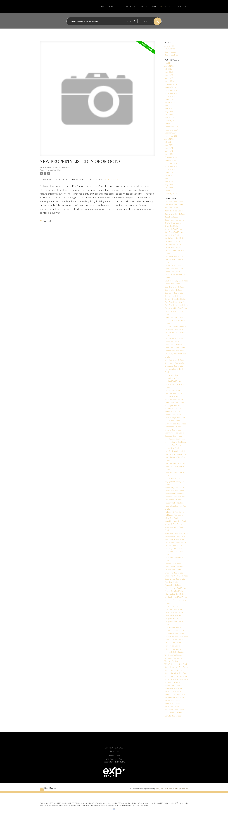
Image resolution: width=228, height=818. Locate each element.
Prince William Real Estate (175, 594)
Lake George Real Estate (174, 439)
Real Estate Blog (171, 55)
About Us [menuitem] (113, 6)
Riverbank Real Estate (173, 609)
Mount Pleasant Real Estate (175, 521)
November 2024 (171, 130)
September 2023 (171, 172)
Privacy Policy (159, 789)
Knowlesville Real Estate (174, 433)
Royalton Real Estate (172, 615)
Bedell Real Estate (171, 217)
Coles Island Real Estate (174, 268)
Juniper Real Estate (172, 411)
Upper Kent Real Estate (174, 670)
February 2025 (170, 120)
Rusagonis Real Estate (173, 618)
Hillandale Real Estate (173, 393)
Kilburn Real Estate (172, 420)
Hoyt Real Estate (171, 396)
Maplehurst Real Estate (174, 493)
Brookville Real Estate (173, 229)
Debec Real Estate (172, 284)
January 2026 (170, 87)
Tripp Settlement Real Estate (176, 664)
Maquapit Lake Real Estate (175, 497)
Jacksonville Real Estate (174, 402)
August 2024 (169, 139)
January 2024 (170, 160)
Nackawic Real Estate (173, 524)
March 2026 (169, 81)
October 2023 (170, 169)
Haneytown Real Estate (174, 375)
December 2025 (171, 90)
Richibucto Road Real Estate (175, 597)
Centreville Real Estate (173, 256)
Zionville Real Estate (172, 716)
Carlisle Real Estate (172, 247)
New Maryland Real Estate (175, 542)
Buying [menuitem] (155, 6)
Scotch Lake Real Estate (174, 630)
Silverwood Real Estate (173, 640)
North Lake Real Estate (174, 567)
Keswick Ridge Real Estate (175, 417)
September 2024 (171, 136)
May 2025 (168, 111)
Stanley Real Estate (172, 646)
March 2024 (169, 154)
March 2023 (169, 190)
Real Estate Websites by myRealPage (176, 789)
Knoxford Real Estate (173, 436)
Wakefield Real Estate (173, 688)
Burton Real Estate (172, 235)
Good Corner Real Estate (174, 347)
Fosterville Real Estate (173, 329)
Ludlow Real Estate (172, 478)
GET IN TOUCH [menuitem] (180, 6)
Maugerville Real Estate (174, 503)
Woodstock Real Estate (174, 709)
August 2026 (169, 66)
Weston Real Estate (172, 691)
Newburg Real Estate (173, 548)
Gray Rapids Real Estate (174, 363)
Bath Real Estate (171, 207)
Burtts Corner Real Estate (175, 238)
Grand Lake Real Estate (174, 360)
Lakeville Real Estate (172, 445)
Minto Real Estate (171, 518)
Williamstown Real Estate (174, 697)
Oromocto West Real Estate (176, 576)
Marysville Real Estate (173, 500)
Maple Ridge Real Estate (174, 487)
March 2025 (169, 117)
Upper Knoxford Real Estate (175, 676)
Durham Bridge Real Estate (175, 299)
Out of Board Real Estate (174, 579)
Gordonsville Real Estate (174, 350)
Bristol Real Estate (172, 226)
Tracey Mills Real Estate (174, 661)
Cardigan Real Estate (172, 244)
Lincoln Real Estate (172, 448)
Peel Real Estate (171, 582)
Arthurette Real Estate (173, 204)
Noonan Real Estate (172, 563)
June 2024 (168, 145)
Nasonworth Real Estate (174, 539)
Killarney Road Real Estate (175, 424)
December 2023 (171, 163)
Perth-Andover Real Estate (175, 588)
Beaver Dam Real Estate (174, 214)
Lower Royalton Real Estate (175, 463)
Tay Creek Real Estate (173, 655)
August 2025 (169, 102)
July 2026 (168, 69)
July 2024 (168, 142)
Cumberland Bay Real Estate (176, 281)
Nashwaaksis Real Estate (174, 536)
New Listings (169, 49)
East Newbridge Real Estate (175, 308)
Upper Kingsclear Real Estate (176, 673)
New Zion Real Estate (173, 545)
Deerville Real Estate (173, 290)
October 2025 (170, 96)
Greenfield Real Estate (173, 366)
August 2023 (169, 175)
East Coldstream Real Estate (176, 302)
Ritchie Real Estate (172, 606)
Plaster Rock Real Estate (174, 591)
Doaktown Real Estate (173, 293)
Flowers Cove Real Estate (175, 326)
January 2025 (170, 123)
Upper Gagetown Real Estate (176, 667)
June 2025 (168, 108)
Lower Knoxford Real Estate (176, 454)
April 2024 (168, 151)
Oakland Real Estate (172, 570)
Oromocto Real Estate (53, 170)
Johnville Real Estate (172, 408)
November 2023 (171, 166)
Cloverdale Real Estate (173, 265)
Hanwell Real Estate (172, 378)
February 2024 (170, 157)
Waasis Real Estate (172, 685)
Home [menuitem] (103, 6)
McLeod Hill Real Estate (174, 512)
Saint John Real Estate (173, 627)
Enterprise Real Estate (173, 317)
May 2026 (168, 75)
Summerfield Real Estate (174, 652)
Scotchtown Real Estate (174, 633)
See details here (111, 179)
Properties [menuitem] (129, 6)
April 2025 (168, 114)
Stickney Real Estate (172, 649)
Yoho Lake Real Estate (173, 713)
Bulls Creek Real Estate (173, 232)
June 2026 (168, 72)
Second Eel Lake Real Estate (176, 636)
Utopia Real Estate (172, 682)
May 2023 (168, 184)
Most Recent (169, 63)
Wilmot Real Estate (172, 700)
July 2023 (168, 178)
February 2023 (170, 193)
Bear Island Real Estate (173, 211)
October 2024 (170, 133)
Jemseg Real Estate (172, 405)
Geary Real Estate (171, 341)
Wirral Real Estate (171, 706)
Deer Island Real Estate (174, 287)
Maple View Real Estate (174, 490)
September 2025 (171, 99)
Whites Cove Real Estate (174, 694)
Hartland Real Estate (172, 381)
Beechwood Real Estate (174, 220)
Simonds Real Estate (172, 642)
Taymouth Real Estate (173, 658)
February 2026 (170, 84)
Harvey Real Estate (172, 390)
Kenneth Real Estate (172, 414)
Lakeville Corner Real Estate (176, 442)
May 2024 (168, 148)
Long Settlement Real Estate (176, 451)
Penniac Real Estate (172, 585)
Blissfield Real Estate (172, 223)
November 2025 (171, 93)
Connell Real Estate (172, 271)
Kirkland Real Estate (172, 430)
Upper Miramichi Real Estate (176, 679)
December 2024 (171, 127)
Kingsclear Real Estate (173, 427)
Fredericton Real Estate (174, 338)
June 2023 (168, 181)
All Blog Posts (169, 46)
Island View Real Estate (173, 399)
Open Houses (170, 52)
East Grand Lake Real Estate (176, 305)
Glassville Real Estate (173, 344)
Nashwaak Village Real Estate (176, 533)
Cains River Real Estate (173, 241)
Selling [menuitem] (145, 6)
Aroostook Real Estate (173, 201)
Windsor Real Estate (172, 703)
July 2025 (168, 105)
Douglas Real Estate (172, 296)
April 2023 (168, 187)
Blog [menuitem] (168, 6)
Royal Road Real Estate (173, 612)
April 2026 (168, 78)
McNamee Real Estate (173, 515)
